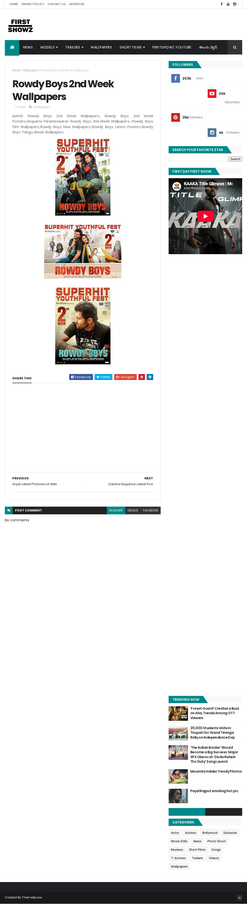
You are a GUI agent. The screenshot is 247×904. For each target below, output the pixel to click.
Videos (214, 858)
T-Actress (178, 858)
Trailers (72, 47)
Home (14, 4)
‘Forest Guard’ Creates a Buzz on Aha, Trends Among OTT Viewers (214, 713)
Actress (190, 833)
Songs (216, 850)
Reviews (177, 850)
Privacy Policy (33, 4)
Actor (175, 833)
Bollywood (210, 833)
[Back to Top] (239, 898)
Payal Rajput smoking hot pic (214, 790)
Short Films (131, 47)
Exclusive (230, 833)
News (28, 47)
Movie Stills (179, 841)
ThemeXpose (32, 897)
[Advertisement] (154, 24)
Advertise (77, 4)
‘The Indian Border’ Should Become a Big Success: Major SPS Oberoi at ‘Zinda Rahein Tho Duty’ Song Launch (214, 754)
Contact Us (57, 4)
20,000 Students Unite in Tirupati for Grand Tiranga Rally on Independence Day (212, 733)
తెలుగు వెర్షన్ (208, 47)
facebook (150, 510)
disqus (133, 510)
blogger (116, 510)
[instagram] (234, 4)
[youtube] (228, 4)
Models (48, 47)
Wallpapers (101, 47)
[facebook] (221, 4)
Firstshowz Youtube (172, 47)
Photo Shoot (216, 841)
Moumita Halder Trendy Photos (216, 771)
